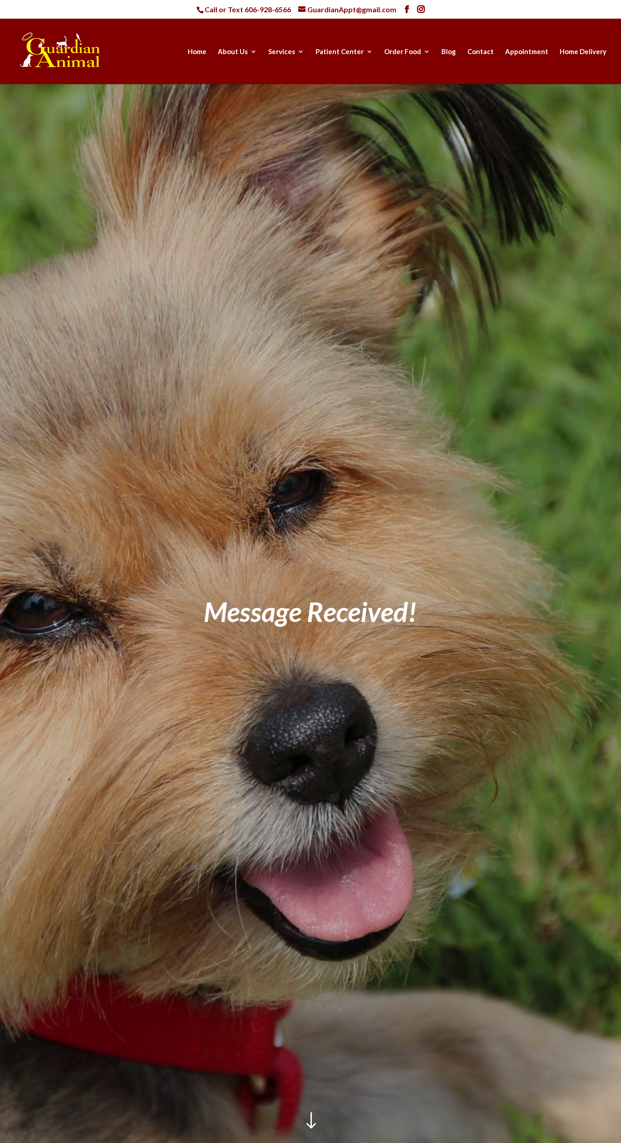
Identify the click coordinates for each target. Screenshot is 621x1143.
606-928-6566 (268, 9)
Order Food (402, 51)
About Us (233, 51)
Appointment (526, 51)
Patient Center (340, 51)
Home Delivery (583, 51)
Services (281, 51)
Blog (448, 51)
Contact (480, 51)
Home (197, 51)
